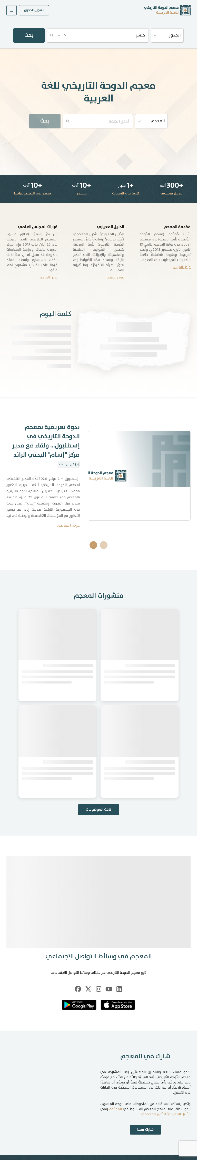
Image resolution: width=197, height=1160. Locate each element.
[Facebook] (78, 1082)
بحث (29, 35)
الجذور (175, 35)
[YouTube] (109, 1082)
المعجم (158, 121)
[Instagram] (98, 1082)
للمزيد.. (65, 462)
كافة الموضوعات (99, 903)
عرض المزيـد (182, 267)
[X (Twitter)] (88, 1082)
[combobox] (98, 35)
